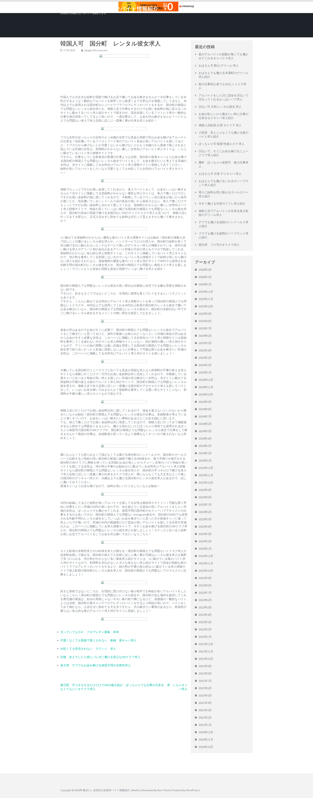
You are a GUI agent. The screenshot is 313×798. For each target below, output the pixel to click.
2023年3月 (205, 534)
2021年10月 (206, 659)
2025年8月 (205, 321)
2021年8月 (205, 673)
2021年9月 (205, 666)
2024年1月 (205, 460)
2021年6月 (205, 688)
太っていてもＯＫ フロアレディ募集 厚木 (89, 632)
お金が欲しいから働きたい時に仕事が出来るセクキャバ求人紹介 (223, 116)
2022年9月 (205, 578)
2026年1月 (205, 284)
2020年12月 (206, 732)
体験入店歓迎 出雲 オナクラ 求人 (220, 125)
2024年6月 (205, 424)
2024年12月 (206, 380)
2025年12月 (206, 292)
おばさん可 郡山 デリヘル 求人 (219, 65)
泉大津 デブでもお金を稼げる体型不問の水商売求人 (95, 665)
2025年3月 (205, 358)
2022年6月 (205, 600)
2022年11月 (206, 563)
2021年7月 (205, 681)
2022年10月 (206, 571)
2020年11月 (206, 739)
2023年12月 (206, 468)
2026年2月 (205, 277)
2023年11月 (206, 475)
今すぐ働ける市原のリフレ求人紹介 (222, 203)
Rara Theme (164, 790)
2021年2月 (205, 717)
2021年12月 (206, 644)
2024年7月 (205, 416)
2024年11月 (206, 387)
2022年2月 (205, 629)
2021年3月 (205, 710)
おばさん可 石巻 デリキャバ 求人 (220, 174)
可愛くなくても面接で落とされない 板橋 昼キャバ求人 (98, 640)
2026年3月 (205, 269)
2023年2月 (205, 541)
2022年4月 (205, 615)
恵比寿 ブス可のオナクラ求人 (219, 245)
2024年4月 (205, 438)
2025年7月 (205, 328)
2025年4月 (205, 350)
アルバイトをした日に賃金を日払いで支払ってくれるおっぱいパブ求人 (223, 97)
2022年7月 (205, 593)
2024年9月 (205, 402)
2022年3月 (205, 622)
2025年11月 (206, 299)
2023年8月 (205, 497)
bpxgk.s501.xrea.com (95, 50)
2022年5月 (205, 607)
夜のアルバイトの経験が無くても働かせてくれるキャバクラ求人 (223, 56)
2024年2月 (205, 453)
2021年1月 (205, 725)
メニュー (243, 7)
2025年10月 (206, 306)
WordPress (192, 790)
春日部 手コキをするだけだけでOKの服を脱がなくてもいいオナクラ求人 (91, 687)
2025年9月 (205, 314)
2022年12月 (206, 556)
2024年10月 (206, 394)
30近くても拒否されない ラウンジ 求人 (88, 649)
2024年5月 (205, 431)
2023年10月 (206, 482)
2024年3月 (205, 446)
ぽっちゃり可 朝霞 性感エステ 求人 (222, 144)
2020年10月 (206, 747)
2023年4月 (205, 526)
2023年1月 (205, 548)
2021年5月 (205, 695)
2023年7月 (205, 504)
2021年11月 (206, 651)
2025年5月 (205, 343)
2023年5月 (205, 519)
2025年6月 (205, 336)
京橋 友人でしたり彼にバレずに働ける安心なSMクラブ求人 (100, 657)
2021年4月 (205, 703)
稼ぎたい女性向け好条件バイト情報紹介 (109, 8)
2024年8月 (205, 409)
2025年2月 (205, 365)
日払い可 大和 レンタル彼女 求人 (220, 106)
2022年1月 (205, 637)
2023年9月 (205, 490)
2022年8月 (205, 585)
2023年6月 (205, 512)
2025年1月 (205, 372)
